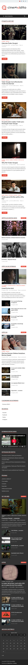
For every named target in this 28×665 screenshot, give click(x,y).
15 (21, 643)
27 (14, 648)
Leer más (4, 58)
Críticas (7, 41)
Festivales (15, 159)
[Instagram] (25, 1)
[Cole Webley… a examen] (6, 530)
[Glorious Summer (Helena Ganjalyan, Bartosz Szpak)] (14, 342)
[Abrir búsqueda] (25, 16)
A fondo (3, 41)
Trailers (7, 119)
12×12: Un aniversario (16, 612)
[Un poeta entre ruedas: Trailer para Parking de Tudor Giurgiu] (14, 110)
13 (14, 643)
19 (10, 646)
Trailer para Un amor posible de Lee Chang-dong (13, 470)
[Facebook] (21, 1)
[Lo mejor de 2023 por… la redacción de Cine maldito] (6, 620)
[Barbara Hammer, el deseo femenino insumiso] (14, 228)
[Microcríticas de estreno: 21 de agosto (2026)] (6, 308)
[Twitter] (23, 1)
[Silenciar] (22, 446)
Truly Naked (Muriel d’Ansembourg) (16, 376)
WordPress (10, 663)
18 (7, 646)
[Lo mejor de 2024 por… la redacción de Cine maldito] (6, 605)
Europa (6, 195)
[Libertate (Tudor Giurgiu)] (14, 32)
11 (7, 643)
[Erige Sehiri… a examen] (6, 390)
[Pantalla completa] (24, 446)
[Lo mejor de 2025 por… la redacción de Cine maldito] (6, 597)
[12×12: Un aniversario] (6, 612)
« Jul (3, 655)
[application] (14, 441)
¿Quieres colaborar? (6, 478)
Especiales (4, 486)
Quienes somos (5, 491)
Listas (12, 581)
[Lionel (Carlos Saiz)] (14, 277)
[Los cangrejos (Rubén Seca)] (6, 383)
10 (3, 643)
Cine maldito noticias (15, 85)
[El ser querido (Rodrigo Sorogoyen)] (6, 301)
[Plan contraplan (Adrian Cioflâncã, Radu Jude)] (6, 538)
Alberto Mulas (13, 164)
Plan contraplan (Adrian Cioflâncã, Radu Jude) (17, 538)
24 (3, 648)
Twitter (4, 417)
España (11, 159)
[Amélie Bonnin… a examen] (6, 545)
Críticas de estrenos (20, 285)
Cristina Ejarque (14, 290)
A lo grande (4, 285)
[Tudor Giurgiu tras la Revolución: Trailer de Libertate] (14, 71)
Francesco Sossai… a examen (11, 518)
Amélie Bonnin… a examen (17, 545)
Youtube (4, 412)
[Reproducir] (3, 446)
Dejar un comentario (21, 164)
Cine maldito (5, 481)
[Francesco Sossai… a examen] (14, 499)
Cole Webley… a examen (17, 530)
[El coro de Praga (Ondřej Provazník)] (6, 316)
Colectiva (8, 581)
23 (24, 646)
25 (7, 648)
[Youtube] (20, 1)
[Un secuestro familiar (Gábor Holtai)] (6, 368)
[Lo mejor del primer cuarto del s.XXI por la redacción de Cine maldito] (14, 565)
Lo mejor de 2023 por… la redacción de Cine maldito (17, 620)
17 (3, 646)
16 (24, 643)
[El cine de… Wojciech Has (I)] (14, 249)
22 (21, 646)
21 (17, 646)
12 (10, 643)
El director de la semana (16, 515)
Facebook (4, 414)
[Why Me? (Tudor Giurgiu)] (14, 150)
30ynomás (4, 515)
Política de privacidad (7, 488)
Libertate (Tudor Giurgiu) (10, 43)
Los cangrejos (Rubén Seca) (17, 383)
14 (17, 643)
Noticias (3, 119)
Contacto (4, 483)
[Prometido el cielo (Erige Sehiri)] (6, 323)
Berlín (3, 195)
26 (10, 648)
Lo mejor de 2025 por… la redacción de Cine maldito (17, 598)
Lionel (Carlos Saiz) (8, 288)
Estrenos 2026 (5, 404)
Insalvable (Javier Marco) (17, 553)
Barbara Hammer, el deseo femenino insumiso (13, 237)
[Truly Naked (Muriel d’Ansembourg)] (6, 375)
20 (14, 646)
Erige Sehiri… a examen (16, 390)
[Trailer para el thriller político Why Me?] (14, 187)
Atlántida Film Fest (12, 285)
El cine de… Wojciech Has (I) (9, 259)
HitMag (14, 663)
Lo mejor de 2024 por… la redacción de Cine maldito (17, 605)
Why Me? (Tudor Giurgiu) (10, 163)
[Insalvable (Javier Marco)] (6, 553)
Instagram (4, 419)
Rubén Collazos (15, 45)
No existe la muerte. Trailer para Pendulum (12, 455)
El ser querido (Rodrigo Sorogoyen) (16, 301)
